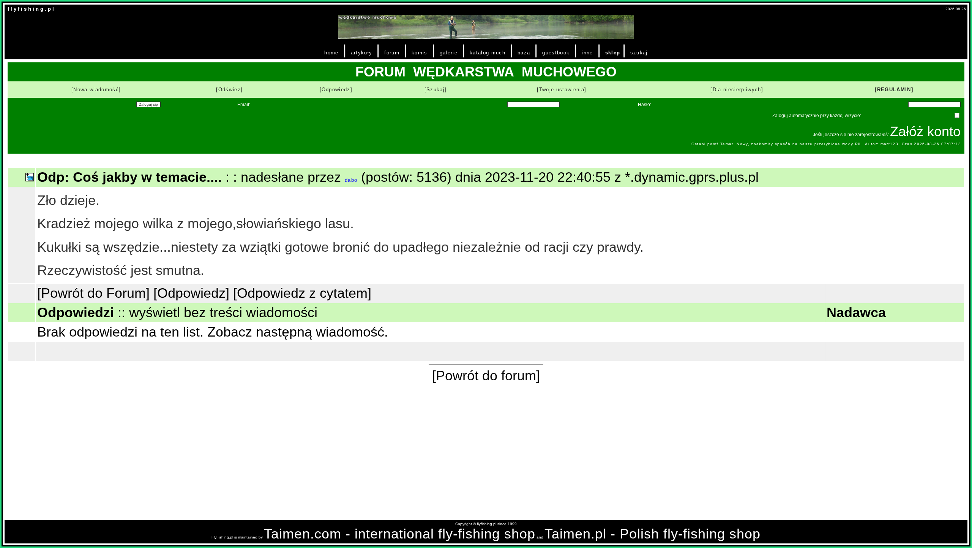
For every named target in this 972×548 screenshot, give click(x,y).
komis (420, 53)
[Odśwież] (229, 89)
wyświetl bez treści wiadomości (223, 312)
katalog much (487, 53)
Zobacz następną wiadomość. (297, 332)
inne (587, 53)
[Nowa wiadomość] (96, 89)
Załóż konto (925, 131)
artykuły (361, 53)
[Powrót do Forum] (93, 293)
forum (391, 53)
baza (524, 53)
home (331, 53)
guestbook (556, 53)
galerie (449, 53)
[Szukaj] (435, 89)
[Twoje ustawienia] (561, 89)
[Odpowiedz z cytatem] (302, 293)
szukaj (639, 53)
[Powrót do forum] (486, 375)
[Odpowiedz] (336, 89)
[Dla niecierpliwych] (736, 89)
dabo (351, 180)
